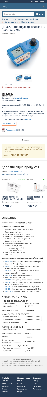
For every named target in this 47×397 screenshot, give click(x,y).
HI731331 (8, 282)
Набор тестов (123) (15, 171)
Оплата (42, 1)
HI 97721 (28, 119)
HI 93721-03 (9, 271)
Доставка (34, 1)
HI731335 (8, 287)
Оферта (19, 392)
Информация (21, 386)
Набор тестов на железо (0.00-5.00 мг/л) (12, 199)
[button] (32, 306)
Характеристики (9, 124)
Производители (22, 389)
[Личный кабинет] (42, 6)
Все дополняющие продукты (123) (15, 174)
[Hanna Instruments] (7, 95)
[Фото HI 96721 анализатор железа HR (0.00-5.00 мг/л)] (23, 53)
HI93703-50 (9, 291)
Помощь (35, 381)
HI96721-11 (8, 275)
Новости (4, 389)
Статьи (35, 383)
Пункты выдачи (7, 383)
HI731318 (8, 280)
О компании (5, 386)
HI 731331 (8, 262)
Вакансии (5, 392)
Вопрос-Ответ (37, 386)
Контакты (5, 1)
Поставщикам (37, 389)
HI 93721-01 (9, 266)
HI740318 (8, 289)
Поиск (39, 14)
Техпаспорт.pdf (11, 130)
